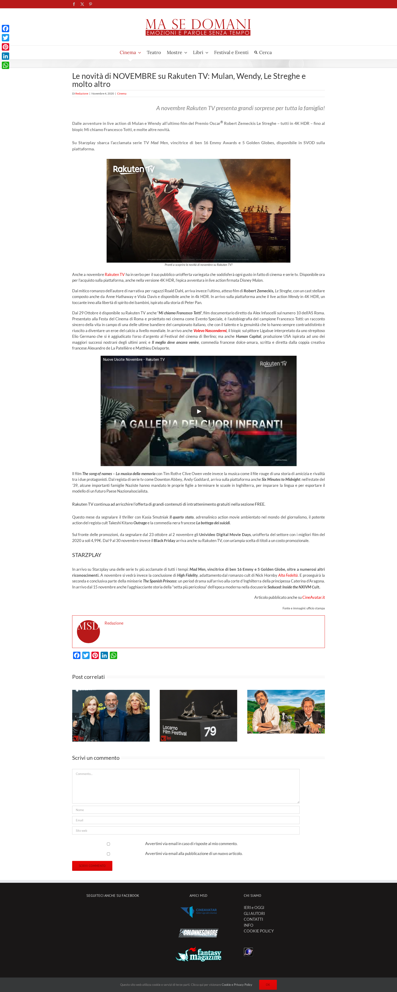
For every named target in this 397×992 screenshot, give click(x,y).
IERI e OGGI (254, 907)
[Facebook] (5, 28)
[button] (75, 716)
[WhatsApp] (5, 65)
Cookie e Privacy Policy (237, 984)
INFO (248, 925)
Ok (268, 985)
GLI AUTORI (254, 913)
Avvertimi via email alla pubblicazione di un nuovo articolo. (194, 853)
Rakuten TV (115, 274)
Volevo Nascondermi (210, 330)
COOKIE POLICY (259, 931)
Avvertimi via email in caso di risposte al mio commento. (191, 843)
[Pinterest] (5, 47)
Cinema (121, 93)
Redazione (81, 93)
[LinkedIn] (5, 56)
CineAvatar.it (313, 597)
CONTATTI (253, 919)
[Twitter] (5, 37)
